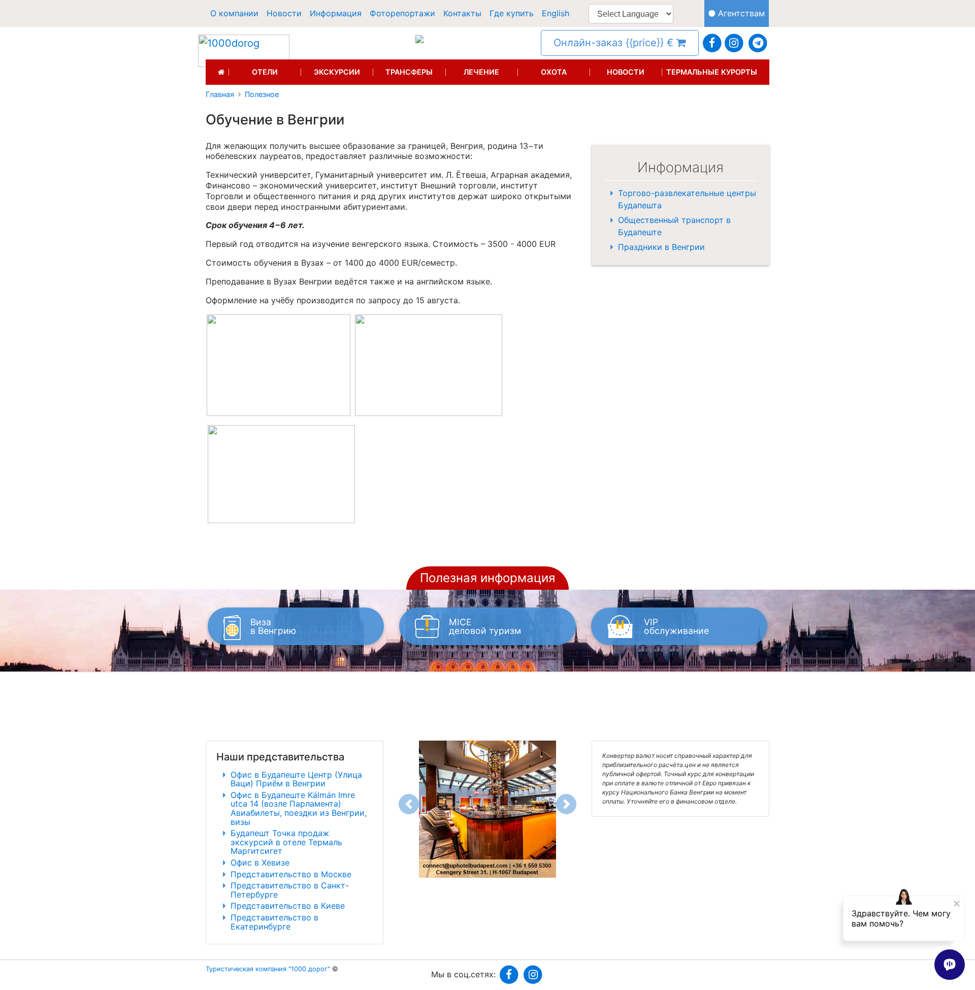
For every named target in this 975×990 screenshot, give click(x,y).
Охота (554, 72)
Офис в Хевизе (260, 862)
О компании (234, 13)
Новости (284, 13)
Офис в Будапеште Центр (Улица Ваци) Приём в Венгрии (296, 779)
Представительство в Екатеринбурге (274, 922)
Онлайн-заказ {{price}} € (615, 43)
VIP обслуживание (676, 626)
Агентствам (740, 13)
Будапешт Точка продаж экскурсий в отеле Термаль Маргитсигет (286, 842)
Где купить (512, 13)
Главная (220, 94)
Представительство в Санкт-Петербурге (290, 890)
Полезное (262, 94)
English (555, 13)
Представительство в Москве (291, 874)
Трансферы (409, 72)
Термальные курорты (711, 72)
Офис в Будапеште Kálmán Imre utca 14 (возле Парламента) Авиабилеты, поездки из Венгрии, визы (299, 808)
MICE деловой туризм (485, 626)
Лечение (481, 72)
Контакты (462, 13)
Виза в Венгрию (273, 626)
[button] (409, 804)
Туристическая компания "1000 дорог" (268, 969)
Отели (265, 72)
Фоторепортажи (402, 13)
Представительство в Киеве (288, 906)
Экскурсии (337, 72)
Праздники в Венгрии (661, 247)
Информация (336, 13)
